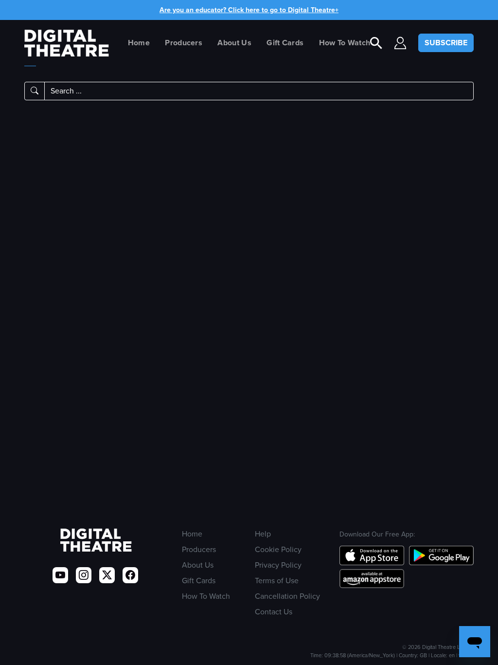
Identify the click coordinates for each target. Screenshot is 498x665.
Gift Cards (285, 42)
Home (139, 42)
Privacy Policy (278, 565)
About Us (234, 42)
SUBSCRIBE (446, 42)
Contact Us (273, 611)
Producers (183, 42)
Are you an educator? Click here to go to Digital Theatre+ (249, 10)
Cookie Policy (278, 549)
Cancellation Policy (287, 596)
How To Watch (345, 42)
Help (263, 533)
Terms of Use (277, 580)
